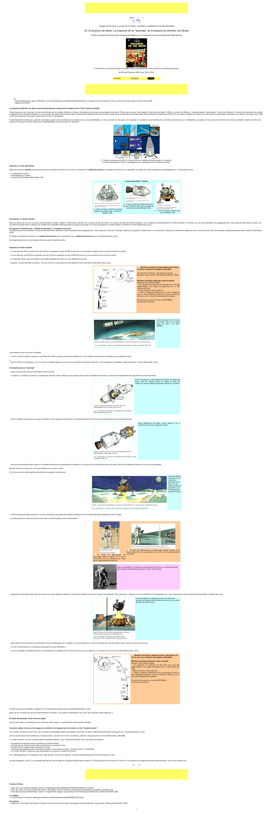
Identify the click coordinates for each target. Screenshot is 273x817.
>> (139, 22)
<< (134, 22)
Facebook (134, 78)
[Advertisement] (130, 8)
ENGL (138, 20)
